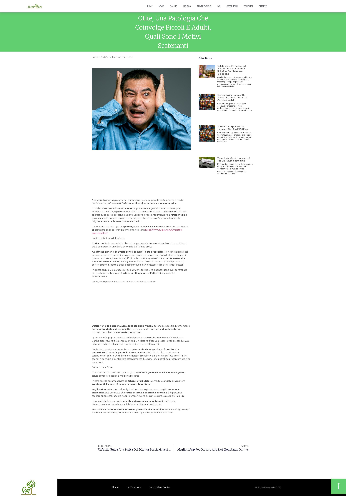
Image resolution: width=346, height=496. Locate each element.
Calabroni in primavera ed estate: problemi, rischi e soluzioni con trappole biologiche (231, 70)
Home (150, 6)
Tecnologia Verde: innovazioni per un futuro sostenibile (233, 159)
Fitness (187, 6)
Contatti (248, 6)
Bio (218, 6)
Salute (173, 6)
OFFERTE (263, 6)
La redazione (134, 487)
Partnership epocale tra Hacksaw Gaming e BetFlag (232, 127)
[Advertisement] (141, 178)
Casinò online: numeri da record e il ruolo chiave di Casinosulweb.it (232, 97)
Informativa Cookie (160, 487)
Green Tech (232, 6)
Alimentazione (204, 6)
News (161, 6)
